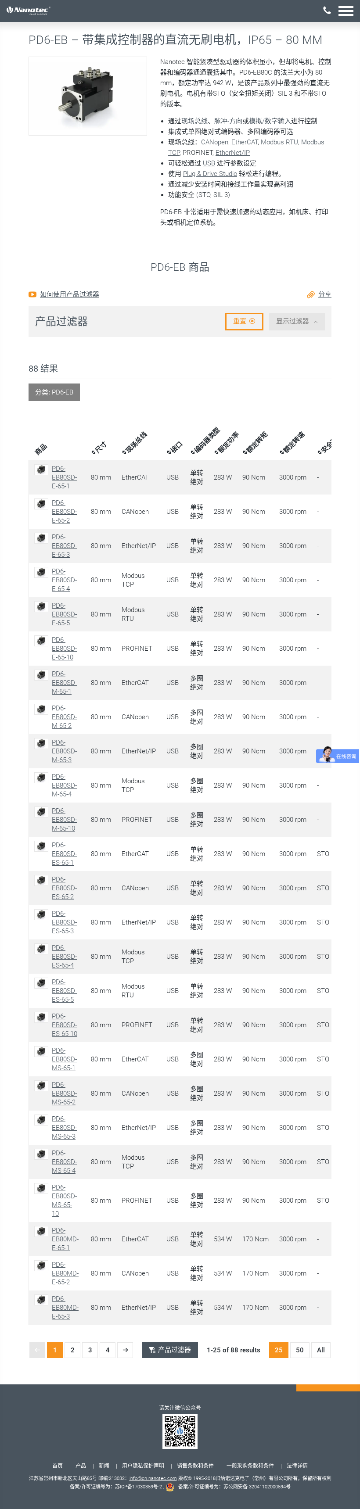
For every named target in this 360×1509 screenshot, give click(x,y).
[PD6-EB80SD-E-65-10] (43, 640)
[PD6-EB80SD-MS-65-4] (43, 1154)
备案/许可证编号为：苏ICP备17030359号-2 (116, 1487)
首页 (57, 1466)
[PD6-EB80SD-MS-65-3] (43, 1120)
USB (209, 163)
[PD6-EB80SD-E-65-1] (43, 469)
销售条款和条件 (195, 1466)
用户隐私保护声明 (143, 1466)
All (321, 1350)
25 (279, 1350)
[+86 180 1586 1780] (327, 10)
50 (300, 1350)
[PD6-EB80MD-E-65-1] (43, 1231)
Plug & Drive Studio (210, 174)
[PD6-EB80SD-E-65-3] (43, 538)
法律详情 (297, 1466)
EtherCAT (244, 142)
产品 (81, 1466)
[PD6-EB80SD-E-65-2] (43, 503)
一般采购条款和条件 (250, 1466)
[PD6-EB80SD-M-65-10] (43, 811)
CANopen (214, 142)
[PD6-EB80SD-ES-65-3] (43, 914)
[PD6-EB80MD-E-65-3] (43, 1299)
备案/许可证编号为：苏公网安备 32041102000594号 (234, 1487)
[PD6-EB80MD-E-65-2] (43, 1265)
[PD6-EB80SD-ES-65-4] (43, 948)
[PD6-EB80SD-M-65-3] (43, 743)
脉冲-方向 (228, 121)
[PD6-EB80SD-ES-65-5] (43, 983)
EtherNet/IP (233, 153)
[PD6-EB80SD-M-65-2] (43, 709)
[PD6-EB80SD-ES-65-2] (43, 880)
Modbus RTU (279, 142)
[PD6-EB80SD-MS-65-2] (43, 1085)
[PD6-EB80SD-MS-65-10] (43, 1188)
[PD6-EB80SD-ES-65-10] (43, 1017)
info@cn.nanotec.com (153, 1478)
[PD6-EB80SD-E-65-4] (43, 572)
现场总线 (194, 121)
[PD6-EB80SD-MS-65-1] (43, 1051)
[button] (345, 10)
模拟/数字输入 (270, 121)
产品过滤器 (174, 1350)
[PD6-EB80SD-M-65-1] (43, 675)
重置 (239, 321)
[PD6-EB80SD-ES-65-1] (43, 846)
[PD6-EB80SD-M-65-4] (43, 777)
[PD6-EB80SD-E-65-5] (43, 606)
